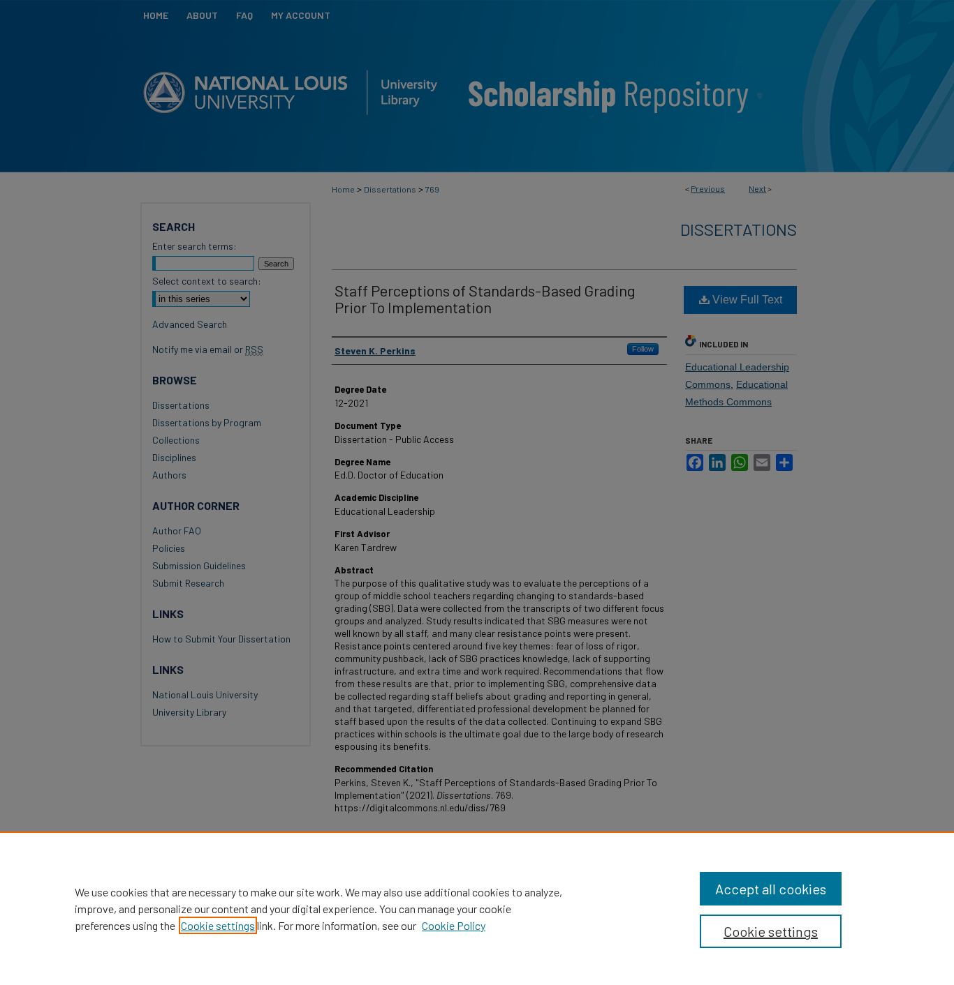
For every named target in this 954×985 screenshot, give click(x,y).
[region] (477, 908)
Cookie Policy (453, 925)
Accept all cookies (770, 888)
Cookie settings (218, 925)
